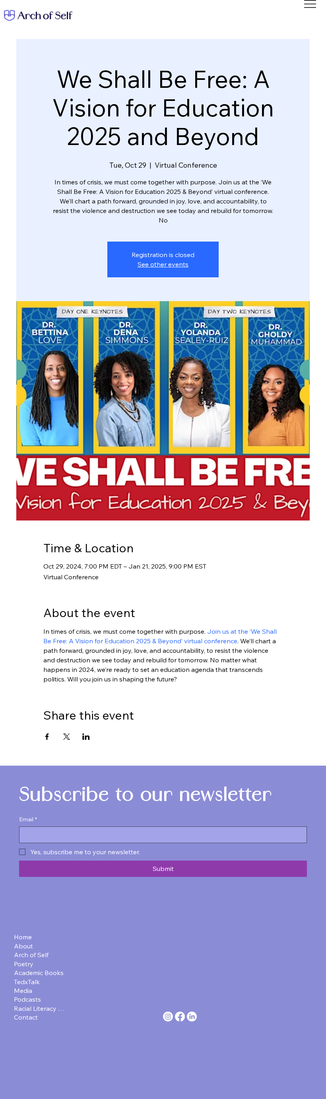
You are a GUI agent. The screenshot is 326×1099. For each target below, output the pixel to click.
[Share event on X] (66, 736)
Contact (26, 1017)
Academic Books (39, 973)
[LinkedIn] (192, 1017)
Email (28, 819)
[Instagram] (168, 1017)
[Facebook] (180, 1017)
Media (23, 991)
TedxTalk (27, 982)
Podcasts (27, 999)
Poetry (23, 964)
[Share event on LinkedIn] (86, 736)
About (23, 946)
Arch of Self (31, 955)
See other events (163, 264)
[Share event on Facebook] (47, 736)
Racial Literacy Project (41, 1008)
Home (23, 937)
